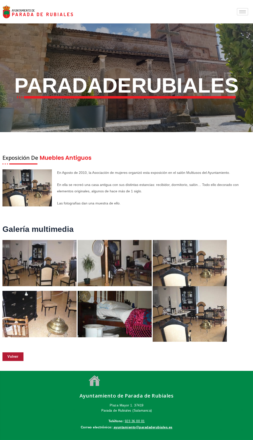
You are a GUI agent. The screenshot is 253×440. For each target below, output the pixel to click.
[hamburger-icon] (242, 11)
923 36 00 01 (135, 421)
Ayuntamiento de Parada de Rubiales (126, 395)
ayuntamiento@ (126, 427)
